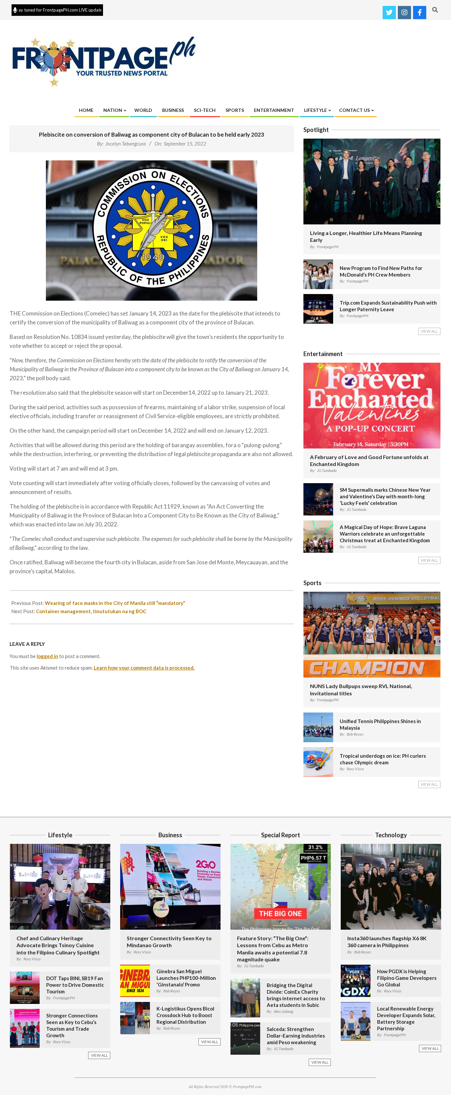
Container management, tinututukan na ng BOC (91, 611)
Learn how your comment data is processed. (144, 668)
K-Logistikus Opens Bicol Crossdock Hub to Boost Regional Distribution (185, 1015)
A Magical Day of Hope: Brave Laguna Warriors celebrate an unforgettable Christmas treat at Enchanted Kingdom (385, 533)
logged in (47, 656)
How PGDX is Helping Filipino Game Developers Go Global (406, 977)
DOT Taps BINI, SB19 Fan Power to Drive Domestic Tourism (75, 984)
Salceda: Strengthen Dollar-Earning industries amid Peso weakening (296, 1035)
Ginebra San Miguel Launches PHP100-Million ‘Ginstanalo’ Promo (186, 977)
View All (429, 331)
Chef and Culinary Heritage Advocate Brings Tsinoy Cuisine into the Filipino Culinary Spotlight (58, 945)
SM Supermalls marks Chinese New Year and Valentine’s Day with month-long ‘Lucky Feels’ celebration (385, 496)
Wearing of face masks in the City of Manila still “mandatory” (115, 603)
